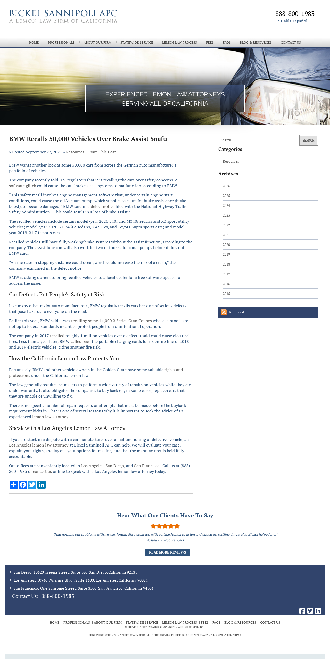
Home (34, 42)
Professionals (61, 42)
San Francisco (147, 465)
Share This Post (101, 152)
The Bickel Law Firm (85, 23)
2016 (226, 283)
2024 (226, 205)
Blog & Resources (256, 42)
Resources (75, 152)
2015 (226, 293)
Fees (210, 42)
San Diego (114, 465)
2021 (226, 234)
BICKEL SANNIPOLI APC (169, 627)
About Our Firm (97, 42)
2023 (226, 215)
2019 (226, 254)
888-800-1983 (57, 595)
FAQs (227, 42)
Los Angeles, (92, 465)
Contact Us (291, 42)
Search (309, 140)
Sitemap (190, 627)
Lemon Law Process (179, 42)
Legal (201, 627)
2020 (226, 244)
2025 (226, 195)
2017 (226, 273)
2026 (226, 185)
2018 (226, 264)
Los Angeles (24, 580)
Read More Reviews (167, 552)
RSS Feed (236, 312)
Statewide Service (136, 42)
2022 (226, 224)
